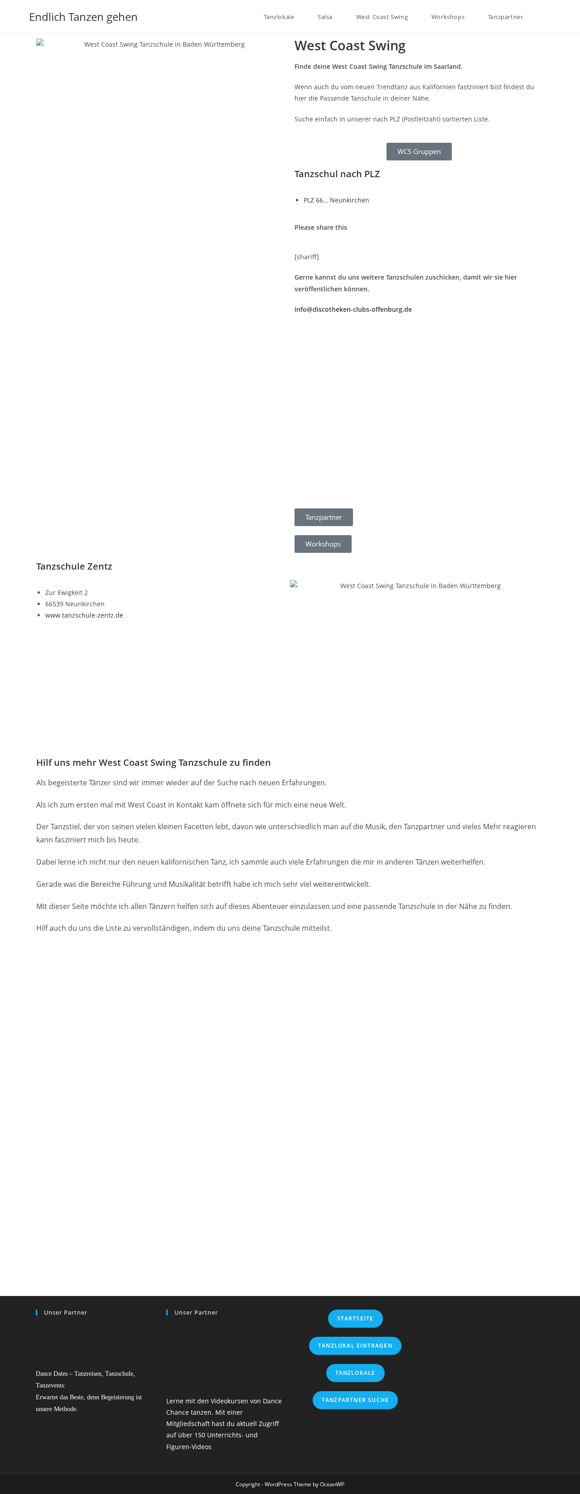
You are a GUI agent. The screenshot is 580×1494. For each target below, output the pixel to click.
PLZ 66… (336, 200)
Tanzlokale (355, 1373)
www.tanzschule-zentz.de (84, 615)
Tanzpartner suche (355, 1400)
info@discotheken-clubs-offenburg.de (353, 309)
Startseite (355, 1318)
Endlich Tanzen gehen (83, 16)
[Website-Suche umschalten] (549, 17)
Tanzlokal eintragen (355, 1345)
